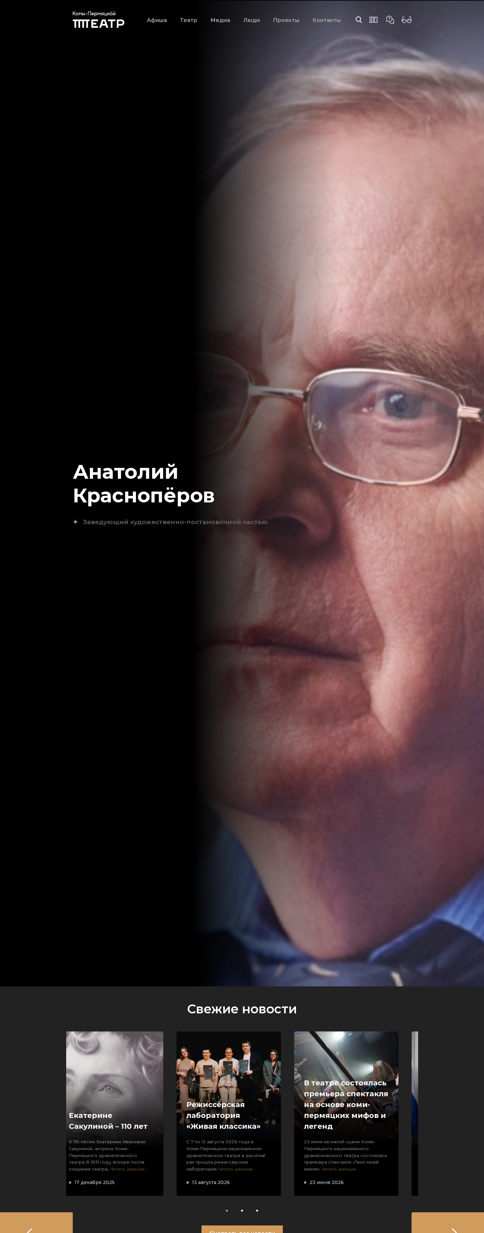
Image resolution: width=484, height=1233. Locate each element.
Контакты (326, 20)
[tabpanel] (125, 1113)
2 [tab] (242, 1211)
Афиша (157, 20)
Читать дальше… (132, 1169)
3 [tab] (257, 1211)
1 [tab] (227, 1211)
